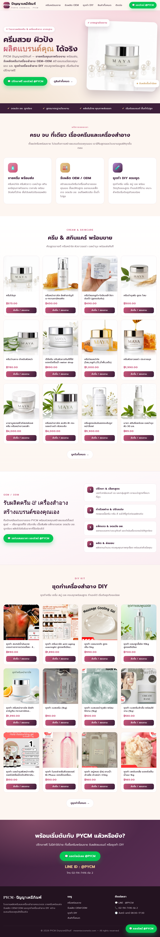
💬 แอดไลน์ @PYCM (143, 5)
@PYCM (129, 902)
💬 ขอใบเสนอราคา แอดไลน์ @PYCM (28, 538)
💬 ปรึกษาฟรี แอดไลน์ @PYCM (25, 81)
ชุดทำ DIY (88, 5)
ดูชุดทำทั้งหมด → (80, 803)
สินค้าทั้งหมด (104, 5)
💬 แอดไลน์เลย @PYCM (80, 856)
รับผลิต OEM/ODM (77, 908)
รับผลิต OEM (72, 5)
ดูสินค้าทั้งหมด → (63, 81)
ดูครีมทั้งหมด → (80, 454)
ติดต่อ (118, 5)
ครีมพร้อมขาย (53, 5)
